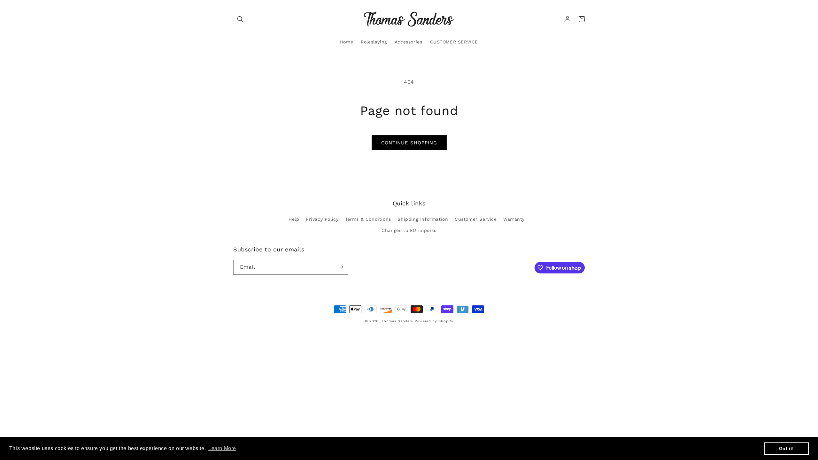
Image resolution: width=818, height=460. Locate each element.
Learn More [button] (222, 448)
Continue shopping (409, 143)
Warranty (514, 219)
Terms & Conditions (368, 219)
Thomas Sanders (397, 321)
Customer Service (476, 219)
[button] (240, 19)
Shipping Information (422, 219)
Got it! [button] (786, 448)
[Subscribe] (341, 267)
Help (294, 219)
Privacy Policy (322, 219)
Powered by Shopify (434, 321)
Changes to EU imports (409, 230)
